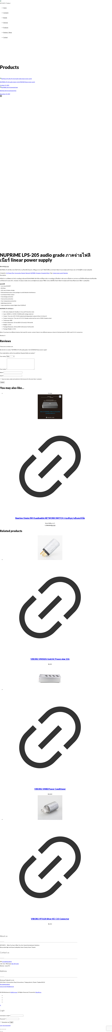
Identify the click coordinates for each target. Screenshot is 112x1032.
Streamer (38, 273)
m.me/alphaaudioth (7, 961)
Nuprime (65, 273)
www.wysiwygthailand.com (7, 986)
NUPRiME (33, 273)
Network (27, 273)
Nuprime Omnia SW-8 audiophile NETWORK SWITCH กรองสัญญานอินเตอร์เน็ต (50, 518)
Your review (3, 369)
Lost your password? (5, 1025)
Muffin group (14, 992)
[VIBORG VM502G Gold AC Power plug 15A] (50, 548)
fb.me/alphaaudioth (5, 984)
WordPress (38, 992)
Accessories (18, 273)
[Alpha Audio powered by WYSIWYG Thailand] (0, 1)
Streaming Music (45, 273)
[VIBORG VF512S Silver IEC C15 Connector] (50, 808)
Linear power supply (58, 273)
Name (2, 372)
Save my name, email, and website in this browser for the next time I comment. (22, 379)
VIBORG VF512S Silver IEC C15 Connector (50, 919)
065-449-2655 (15, 963)
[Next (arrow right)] (2, 1031)
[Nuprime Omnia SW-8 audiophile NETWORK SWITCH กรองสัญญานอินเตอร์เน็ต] (50, 407)
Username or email (5, 1015)
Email (1, 375)
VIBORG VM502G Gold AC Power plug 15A (50, 659)
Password (3, 1019)
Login (11, 1022)
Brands (23, 273)
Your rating (3, 356)
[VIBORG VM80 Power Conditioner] (50, 678)
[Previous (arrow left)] (0, 1031)
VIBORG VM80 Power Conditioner (50, 789)
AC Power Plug (10, 273)
